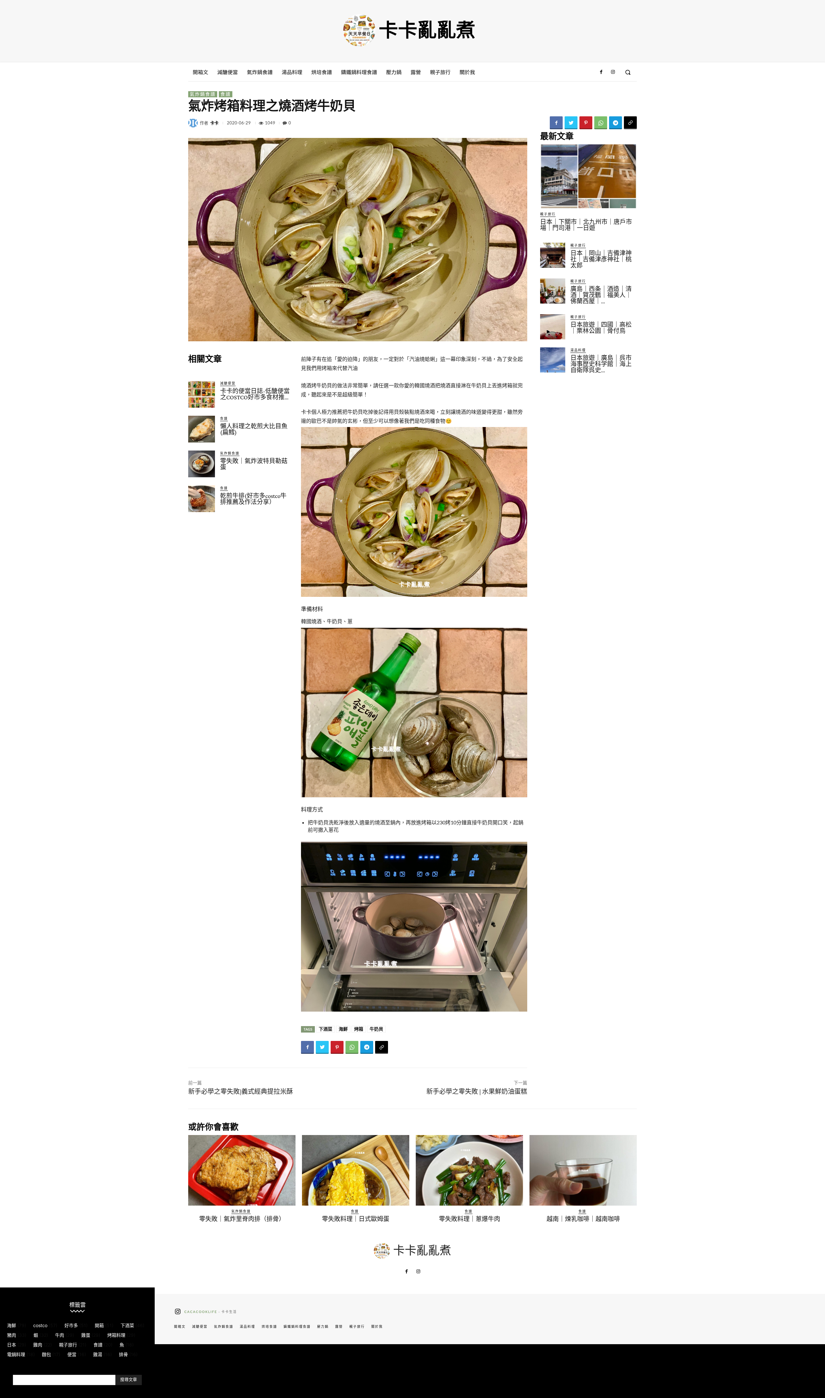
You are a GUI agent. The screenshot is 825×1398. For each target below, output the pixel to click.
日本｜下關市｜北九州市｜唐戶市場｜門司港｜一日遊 (586, 224)
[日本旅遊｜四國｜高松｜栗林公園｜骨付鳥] (552, 326)
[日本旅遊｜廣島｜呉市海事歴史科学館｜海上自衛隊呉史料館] (552, 360)
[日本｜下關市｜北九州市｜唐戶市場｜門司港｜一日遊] (588, 176)
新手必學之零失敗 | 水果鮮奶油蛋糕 (476, 1091)
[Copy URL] (630, 122)
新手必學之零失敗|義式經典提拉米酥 (240, 1091)
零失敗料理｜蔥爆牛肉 (469, 1219)
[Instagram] (613, 72)
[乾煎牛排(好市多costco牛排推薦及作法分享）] (201, 498)
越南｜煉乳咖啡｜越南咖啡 (583, 1219)
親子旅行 (548, 214)
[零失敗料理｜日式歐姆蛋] (355, 1170)
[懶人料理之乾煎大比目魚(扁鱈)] (201, 429)
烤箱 (358, 1029)
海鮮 (343, 1029)
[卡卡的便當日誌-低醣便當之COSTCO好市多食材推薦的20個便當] (201, 394)
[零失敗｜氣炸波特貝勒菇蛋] (201, 464)
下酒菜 (325, 1029)
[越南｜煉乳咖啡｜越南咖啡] (583, 1170)
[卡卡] (194, 123)
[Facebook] (601, 72)
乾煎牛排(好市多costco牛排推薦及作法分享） (253, 498)
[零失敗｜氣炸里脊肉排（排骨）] (242, 1170)
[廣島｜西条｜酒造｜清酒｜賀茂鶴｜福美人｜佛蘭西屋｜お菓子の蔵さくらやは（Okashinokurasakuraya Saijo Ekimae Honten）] (552, 291)
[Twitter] (571, 122)
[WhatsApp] (600, 122)
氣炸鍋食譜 (203, 94)
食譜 (225, 94)
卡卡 (214, 123)
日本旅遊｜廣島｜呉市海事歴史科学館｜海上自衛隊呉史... (601, 364)
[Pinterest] (585, 122)
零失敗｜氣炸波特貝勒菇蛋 (253, 464)
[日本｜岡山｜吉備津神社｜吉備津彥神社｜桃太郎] (552, 255)
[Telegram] (615, 122)
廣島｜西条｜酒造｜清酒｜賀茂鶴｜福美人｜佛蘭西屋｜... (601, 295)
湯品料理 (578, 350)
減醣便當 (228, 383)
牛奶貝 (376, 1029)
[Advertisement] (239, 569)
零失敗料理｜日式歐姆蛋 (355, 1219)
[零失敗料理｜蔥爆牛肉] (469, 1170)
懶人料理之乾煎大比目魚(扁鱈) (253, 429)
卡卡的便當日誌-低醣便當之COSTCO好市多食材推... (255, 394)
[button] (628, 72)
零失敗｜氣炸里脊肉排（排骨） (242, 1219)
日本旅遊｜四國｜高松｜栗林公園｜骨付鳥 (601, 327)
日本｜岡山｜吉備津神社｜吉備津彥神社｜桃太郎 (601, 259)
